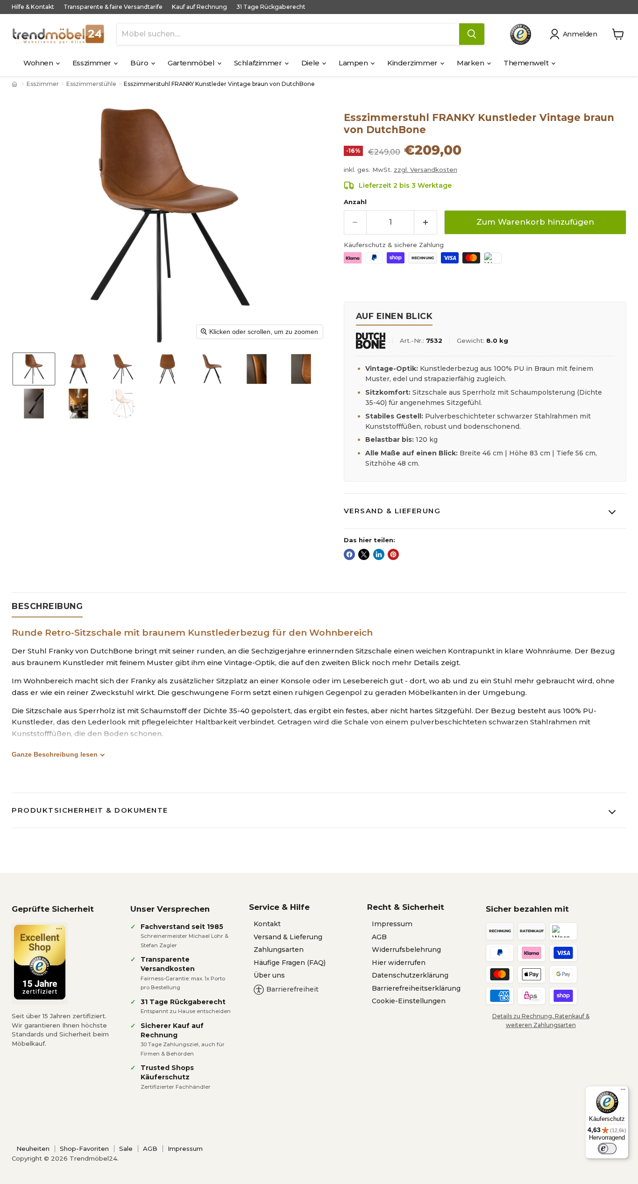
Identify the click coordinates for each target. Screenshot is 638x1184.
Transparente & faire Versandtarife (113, 7)
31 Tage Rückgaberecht (270, 7)
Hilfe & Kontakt (33, 7)
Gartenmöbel (192, 62)
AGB (379, 937)
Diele (311, 62)
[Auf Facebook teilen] (349, 554)
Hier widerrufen (398, 962)
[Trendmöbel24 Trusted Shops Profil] (520, 34)
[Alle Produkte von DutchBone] (370, 341)
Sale (126, 1148)
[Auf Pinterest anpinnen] (393, 554)
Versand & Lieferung (392, 510)
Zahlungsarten (279, 949)
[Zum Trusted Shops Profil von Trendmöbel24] (39, 962)
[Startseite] (15, 84)
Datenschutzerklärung (410, 975)
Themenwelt (526, 62)
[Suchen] (471, 34)
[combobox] (288, 34)
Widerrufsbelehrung (406, 949)
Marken (471, 62)
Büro (140, 62)
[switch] (607, 1148)
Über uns (269, 975)
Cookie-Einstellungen (409, 1001)
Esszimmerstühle (91, 84)
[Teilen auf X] (363, 554)
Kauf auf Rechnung (199, 7)
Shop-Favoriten (84, 1148)
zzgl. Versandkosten (425, 169)
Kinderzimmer (413, 62)
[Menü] (623, 1091)
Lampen (354, 62)
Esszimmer (92, 62)
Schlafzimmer (259, 62)
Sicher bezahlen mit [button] (527, 909)
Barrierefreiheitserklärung (416, 988)
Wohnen (39, 62)
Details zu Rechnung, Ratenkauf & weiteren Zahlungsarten (540, 1020)
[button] (575, 34)
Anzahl (355, 202)
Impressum (392, 924)
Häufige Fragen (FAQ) (290, 962)
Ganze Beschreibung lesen (55, 754)
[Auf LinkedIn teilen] (378, 554)
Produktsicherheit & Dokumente (90, 810)
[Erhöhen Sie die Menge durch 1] (425, 222)
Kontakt (267, 924)
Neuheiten (33, 1148)
